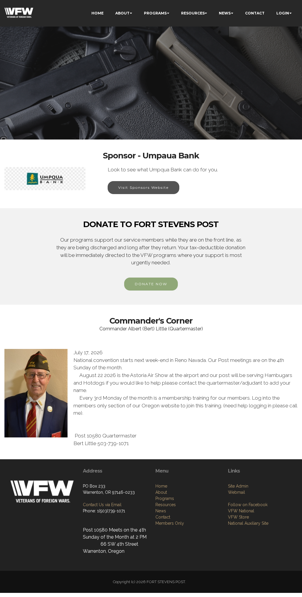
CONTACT (255, 13)
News (160, 511)
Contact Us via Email (102, 504)
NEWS (225, 13)
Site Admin (238, 486)
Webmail (236, 492)
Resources (165, 504)
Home (161, 486)
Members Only (169, 523)
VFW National (241, 511)
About (161, 492)
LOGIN (282, 13)
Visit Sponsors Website (143, 187)
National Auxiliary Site (248, 523)
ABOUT (122, 13)
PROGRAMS (155, 13)
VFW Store (238, 517)
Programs (164, 498)
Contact (162, 517)
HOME (97, 13)
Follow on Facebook (247, 504)
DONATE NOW (151, 284)
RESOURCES (193, 13)
